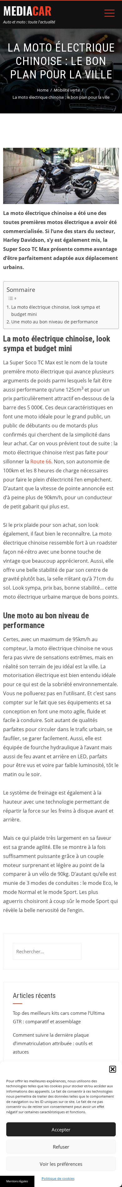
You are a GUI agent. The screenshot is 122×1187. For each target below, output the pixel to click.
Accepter (61, 1129)
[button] (112, 1069)
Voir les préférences (61, 1164)
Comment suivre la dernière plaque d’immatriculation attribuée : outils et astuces (53, 1043)
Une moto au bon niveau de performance (54, 322)
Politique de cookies (58, 1178)
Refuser (61, 1147)
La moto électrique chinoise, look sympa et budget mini (55, 310)
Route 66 (40, 461)
